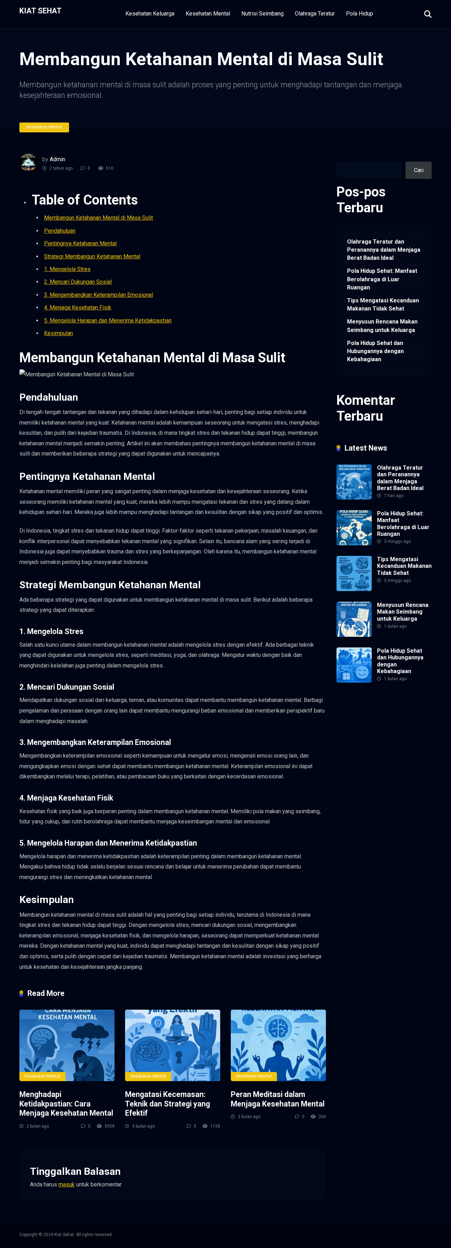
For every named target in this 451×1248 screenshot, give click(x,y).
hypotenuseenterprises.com (371, 743)
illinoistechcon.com (360, 825)
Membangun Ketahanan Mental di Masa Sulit (98, 217)
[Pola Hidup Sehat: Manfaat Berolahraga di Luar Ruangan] (354, 543)
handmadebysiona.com (364, 727)
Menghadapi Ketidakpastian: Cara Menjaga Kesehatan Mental (66, 1103)
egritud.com (413, 792)
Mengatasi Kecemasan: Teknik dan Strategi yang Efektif (167, 1103)
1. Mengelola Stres (67, 269)
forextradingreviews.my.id (368, 776)
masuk (66, 1184)
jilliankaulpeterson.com (364, 833)
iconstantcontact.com (362, 751)
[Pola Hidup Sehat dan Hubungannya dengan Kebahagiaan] (354, 680)
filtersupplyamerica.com (365, 710)
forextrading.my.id (358, 784)
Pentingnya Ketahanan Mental (80, 243)
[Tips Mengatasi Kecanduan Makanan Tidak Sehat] (354, 589)
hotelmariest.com (357, 735)
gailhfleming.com (397, 800)
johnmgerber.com (398, 841)
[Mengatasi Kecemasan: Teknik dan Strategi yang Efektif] (172, 1045)
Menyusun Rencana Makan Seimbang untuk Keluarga (382, 325)
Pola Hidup (359, 13)
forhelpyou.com (355, 800)
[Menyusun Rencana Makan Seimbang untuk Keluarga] (354, 635)
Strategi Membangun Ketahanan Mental (92, 256)
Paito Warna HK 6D (398, 760)
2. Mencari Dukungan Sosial (78, 281)
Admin (57, 159)
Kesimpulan (58, 333)
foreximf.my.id (353, 768)
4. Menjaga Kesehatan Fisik (77, 307)
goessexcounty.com (361, 719)
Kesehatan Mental (208, 13)
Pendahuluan (59, 230)
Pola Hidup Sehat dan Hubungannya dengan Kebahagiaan (375, 351)
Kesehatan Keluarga (149, 13)
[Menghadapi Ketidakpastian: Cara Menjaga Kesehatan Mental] (67, 1045)
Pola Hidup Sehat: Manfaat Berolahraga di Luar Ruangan (382, 279)
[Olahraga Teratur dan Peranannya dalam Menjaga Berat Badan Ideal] (354, 497)
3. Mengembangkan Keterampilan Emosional (98, 294)
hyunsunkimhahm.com (363, 817)
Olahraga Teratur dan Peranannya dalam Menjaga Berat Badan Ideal (383, 249)
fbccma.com (392, 702)
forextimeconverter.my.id (366, 792)
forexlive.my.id (390, 768)
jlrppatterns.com (356, 841)
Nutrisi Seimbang (262, 13)
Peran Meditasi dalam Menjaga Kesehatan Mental (278, 1099)
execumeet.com (356, 702)
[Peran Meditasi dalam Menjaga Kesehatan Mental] (278, 1045)
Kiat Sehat (40, 10)
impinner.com (406, 751)
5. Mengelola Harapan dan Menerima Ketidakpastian (108, 320)
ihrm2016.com (408, 817)
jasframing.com (355, 760)
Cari (341, 157)
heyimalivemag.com (360, 808)
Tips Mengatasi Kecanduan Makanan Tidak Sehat (383, 304)
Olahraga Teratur (315, 13)
